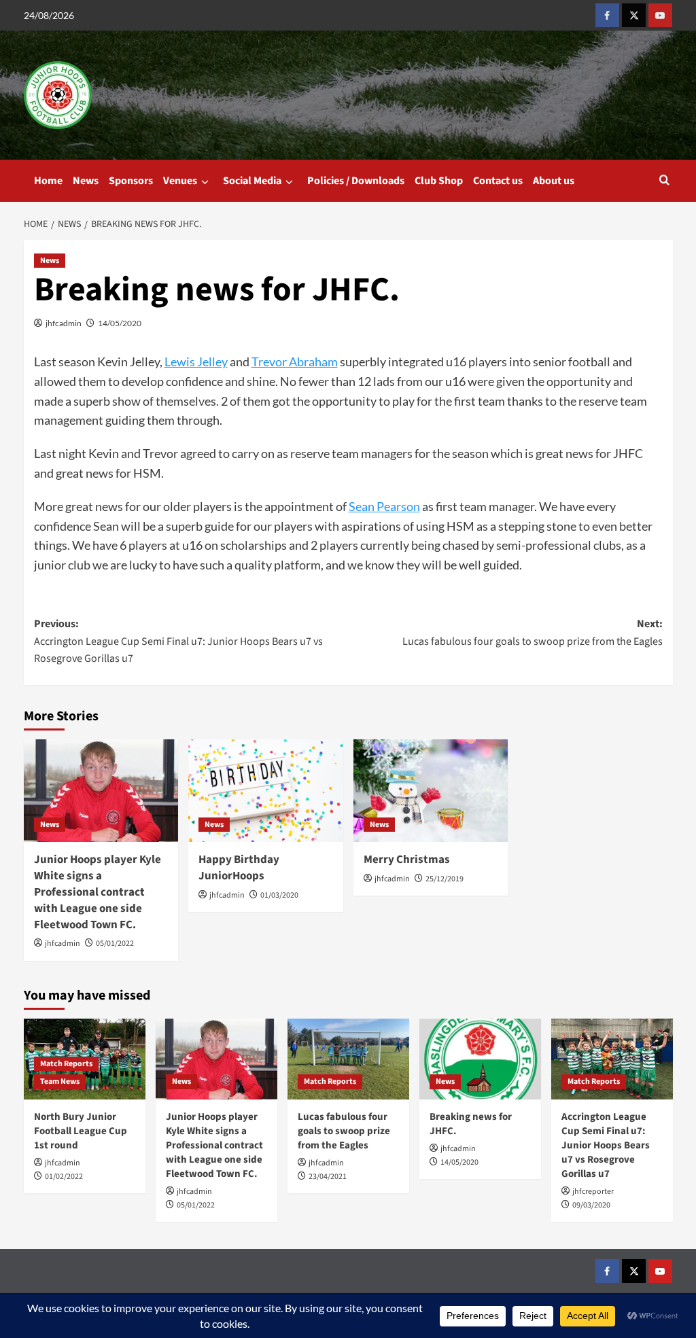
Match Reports (66, 1064)
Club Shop (439, 180)
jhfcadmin (64, 323)
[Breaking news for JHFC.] (480, 1059)
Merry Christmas (407, 859)
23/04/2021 (328, 1176)
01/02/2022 (64, 1176)
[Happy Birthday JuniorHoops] (265, 791)
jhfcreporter (593, 1191)
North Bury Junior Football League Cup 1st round (80, 1131)
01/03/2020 (279, 895)
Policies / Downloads (355, 180)
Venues (180, 180)
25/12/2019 (444, 879)
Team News (60, 1081)
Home (48, 180)
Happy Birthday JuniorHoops (238, 867)
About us (553, 180)
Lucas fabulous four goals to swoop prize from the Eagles (344, 1131)
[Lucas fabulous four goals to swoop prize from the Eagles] (348, 1059)
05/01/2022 (115, 943)
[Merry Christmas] (430, 791)
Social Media (252, 180)
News (86, 180)
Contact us (498, 180)
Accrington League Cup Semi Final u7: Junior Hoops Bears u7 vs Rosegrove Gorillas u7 (605, 1145)
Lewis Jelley (196, 361)
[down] (205, 182)
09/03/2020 (591, 1205)
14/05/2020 (119, 323)
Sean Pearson (384, 506)
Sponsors (131, 180)
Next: (532, 632)
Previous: (178, 641)
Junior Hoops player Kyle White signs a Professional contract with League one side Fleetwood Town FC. (97, 891)
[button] (664, 181)
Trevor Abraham (294, 361)
